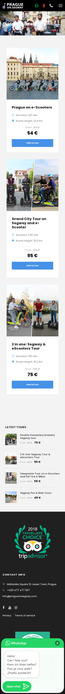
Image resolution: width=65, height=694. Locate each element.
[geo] (44, 6)
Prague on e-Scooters (32, 107)
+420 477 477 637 (18, 590)
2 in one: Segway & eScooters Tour (29, 346)
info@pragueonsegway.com (20, 596)
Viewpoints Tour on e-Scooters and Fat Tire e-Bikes (40, 475)
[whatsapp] (36, 6)
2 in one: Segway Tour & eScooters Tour (35, 456)
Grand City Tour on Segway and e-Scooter (29, 223)
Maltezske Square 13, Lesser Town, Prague (32, 584)
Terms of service (25, 615)
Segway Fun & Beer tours (35, 493)
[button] (57, 643)
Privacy (7, 615)
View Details (32, 143)
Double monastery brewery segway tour (37, 436)
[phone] (51, 6)
